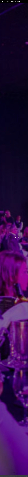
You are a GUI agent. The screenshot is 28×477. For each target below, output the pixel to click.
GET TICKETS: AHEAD (5, 1)
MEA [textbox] (19, 1)
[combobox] (20, 1)
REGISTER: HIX (13, 1)
